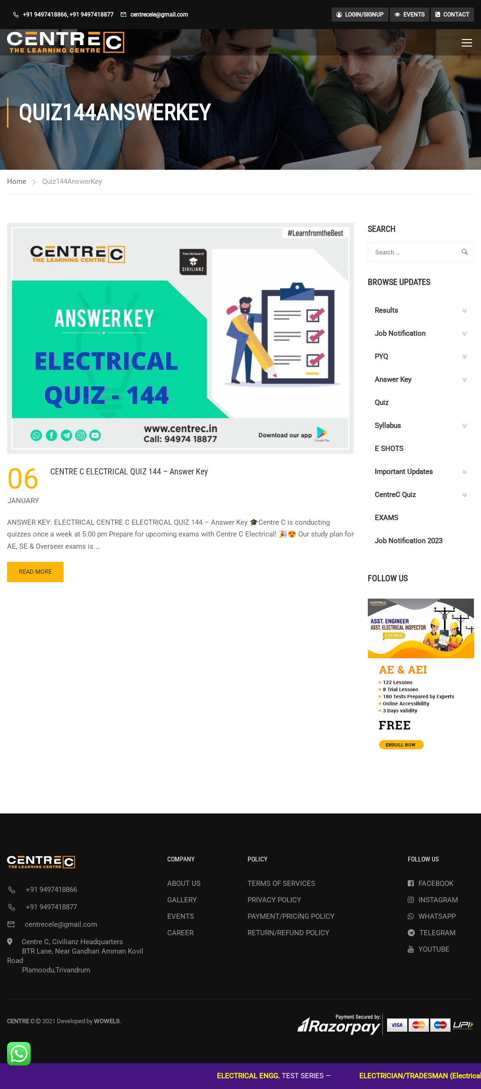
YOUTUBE (434, 949)
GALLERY (182, 900)
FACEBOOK (436, 883)
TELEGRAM (437, 933)
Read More (35, 575)
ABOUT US (184, 883)
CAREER (180, 933)
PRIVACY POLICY (274, 900)
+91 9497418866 (45, 14)
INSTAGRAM (438, 900)
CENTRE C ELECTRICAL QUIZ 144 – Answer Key (129, 471)
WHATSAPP (437, 916)
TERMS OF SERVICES (281, 883)
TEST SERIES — (245, 1076)
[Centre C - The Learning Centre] (65, 42)
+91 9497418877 (92, 14)
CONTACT (456, 14)
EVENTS (414, 14)
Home (16, 181)
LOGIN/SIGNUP (364, 14)
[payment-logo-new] (385, 1024)
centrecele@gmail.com (159, 14)
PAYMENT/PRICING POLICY (291, 916)
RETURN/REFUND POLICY (288, 933)
